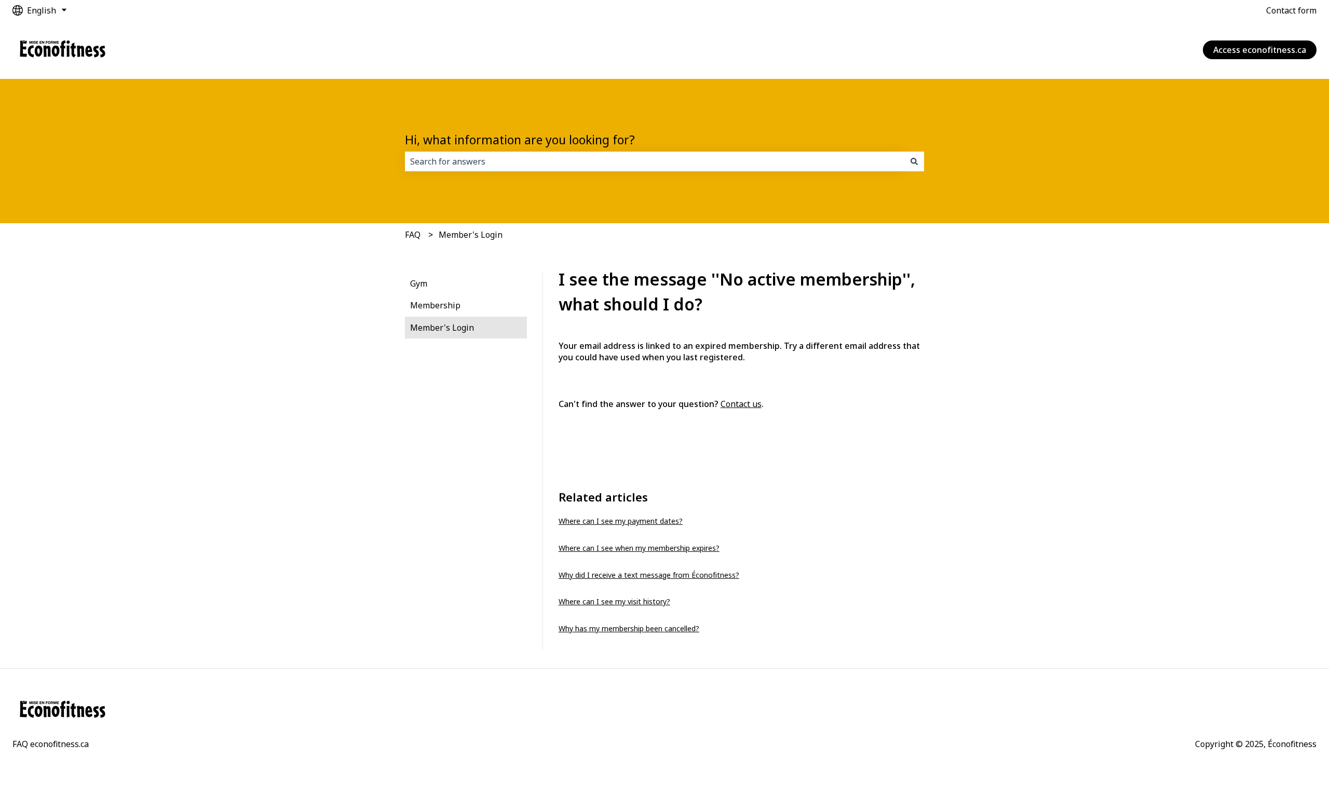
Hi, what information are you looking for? (520, 139)
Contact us (741, 404)
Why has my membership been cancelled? (629, 628)
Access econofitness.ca (1259, 50)
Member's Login (471, 234)
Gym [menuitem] (418, 283)
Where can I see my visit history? (614, 601)
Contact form (1291, 10)
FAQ (413, 234)
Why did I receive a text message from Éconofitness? (649, 575)
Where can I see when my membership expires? (639, 548)
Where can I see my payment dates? (621, 521)
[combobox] (654, 161)
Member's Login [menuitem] (442, 327)
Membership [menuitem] (435, 305)
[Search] (914, 161)
